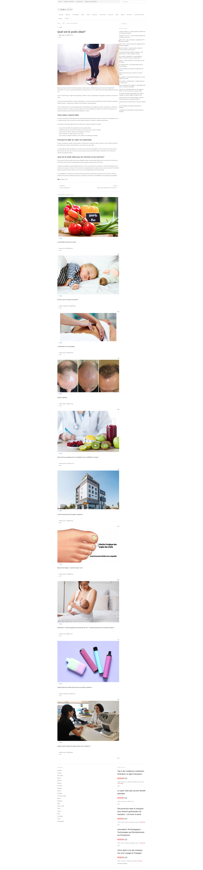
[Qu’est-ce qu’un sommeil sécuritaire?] (88, 256)
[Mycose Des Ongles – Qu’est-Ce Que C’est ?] (88, 528)
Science (67, 18)
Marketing (59, 801)
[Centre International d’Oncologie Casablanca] (88, 471)
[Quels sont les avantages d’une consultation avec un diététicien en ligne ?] (88, 411)
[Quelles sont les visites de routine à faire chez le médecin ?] (88, 701)
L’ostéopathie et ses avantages (66, 346)
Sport (58, 813)
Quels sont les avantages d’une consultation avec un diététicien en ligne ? (78, 457)
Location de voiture (139, 14)
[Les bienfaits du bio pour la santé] (88, 198)
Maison (60, 18)
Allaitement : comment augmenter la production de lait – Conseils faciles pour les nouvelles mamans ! (85, 627)
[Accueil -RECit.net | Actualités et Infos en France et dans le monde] (67, 8)
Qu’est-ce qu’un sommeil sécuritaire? (67, 299)
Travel (88, 14)
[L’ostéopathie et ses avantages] (88, 314)
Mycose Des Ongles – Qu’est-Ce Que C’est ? (70, 568)
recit (60, 37)
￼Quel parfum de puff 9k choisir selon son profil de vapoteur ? (74, 687)
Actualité (61, 14)
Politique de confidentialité (91, 1)
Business (67, 14)
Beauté (123, 14)
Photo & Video (60, 806)
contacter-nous (79, 1)
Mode (117, 14)
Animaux (59, 773)
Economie (110, 14)
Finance (59, 790)
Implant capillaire (62, 397)
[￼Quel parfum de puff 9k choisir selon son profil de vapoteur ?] (88, 641)
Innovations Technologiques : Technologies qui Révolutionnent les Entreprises (130, 832)
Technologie (76, 14)
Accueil (60, 1)
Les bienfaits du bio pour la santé (66, 242)
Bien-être (129, 14)
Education (94, 14)
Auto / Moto (103, 14)
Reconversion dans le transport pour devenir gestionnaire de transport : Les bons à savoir (130, 811)
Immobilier (59, 793)
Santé (82, 14)
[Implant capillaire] (88, 360)
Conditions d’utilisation (69, 1)
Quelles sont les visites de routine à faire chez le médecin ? (74, 746)
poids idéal (111, 88)
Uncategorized (60, 821)
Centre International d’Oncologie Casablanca (70, 514)
